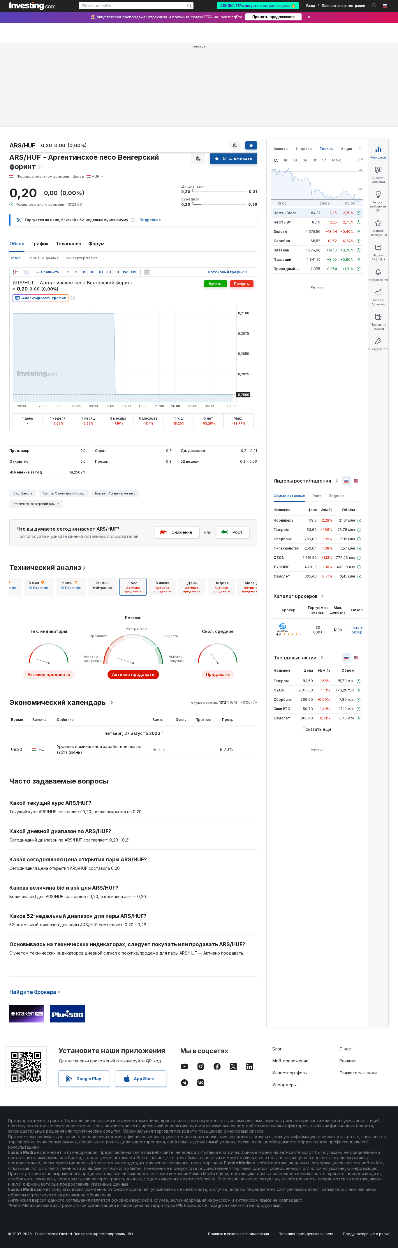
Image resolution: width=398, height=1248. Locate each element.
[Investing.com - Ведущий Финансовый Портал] (32, 6)
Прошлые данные (43, 258)
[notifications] (374, 5)
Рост (237, 532)
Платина (281, 250)
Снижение (182, 532)
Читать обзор (357, 629)
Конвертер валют (81, 258)
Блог (277, 1048)
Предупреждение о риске (366, 1234)
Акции (346, 149)
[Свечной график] (15, 272)
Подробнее (150, 220)
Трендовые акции (295, 658)
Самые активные (289, 496)
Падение (337, 496)
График (40, 244)
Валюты (281, 149)
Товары (327, 149)
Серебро (282, 241)
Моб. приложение (290, 1060)
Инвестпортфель (289, 1072)
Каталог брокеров (296, 596)
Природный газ (287, 269)
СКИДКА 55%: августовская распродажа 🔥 (258, 6)
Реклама (348, 1060)
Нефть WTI (283, 222)
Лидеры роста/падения (302, 481)
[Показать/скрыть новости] (147, 272)
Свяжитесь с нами (358, 1072)
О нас (345, 1048)
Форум (96, 244)
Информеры (284, 1084)
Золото (280, 231)
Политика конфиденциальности (306, 1234)
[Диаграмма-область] (26, 272)
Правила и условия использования (238, 1234)
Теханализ (68, 244)
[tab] (39, 587)
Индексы (304, 149)
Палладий (282, 259)
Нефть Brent (285, 213)
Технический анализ (45, 567)
